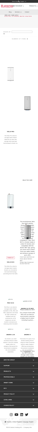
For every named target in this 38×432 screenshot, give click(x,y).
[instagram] (11, 415)
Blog (10, 12)
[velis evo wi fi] (27, 232)
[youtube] (16, 415)
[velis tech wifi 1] (27, 104)
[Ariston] (7, 6)
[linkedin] (21, 415)
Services (17, 12)
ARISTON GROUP (17, 6)
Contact (27, 12)
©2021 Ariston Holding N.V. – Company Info (19, 427)
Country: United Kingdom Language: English (20, 422)
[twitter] (26, 415)
